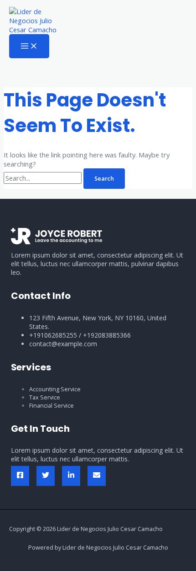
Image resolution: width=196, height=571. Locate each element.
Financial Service (51, 405)
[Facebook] (20, 476)
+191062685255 (53, 335)
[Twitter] (45, 476)
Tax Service (44, 397)
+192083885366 (107, 335)
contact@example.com (63, 343)
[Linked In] (71, 476)
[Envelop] (97, 476)
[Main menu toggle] (29, 46)
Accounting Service (55, 389)
